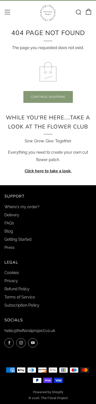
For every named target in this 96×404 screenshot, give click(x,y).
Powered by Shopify (48, 392)
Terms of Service (19, 297)
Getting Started (18, 239)
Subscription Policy (21, 305)
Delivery (11, 215)
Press (9, 247)
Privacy (11, 280)
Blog (8, 231)
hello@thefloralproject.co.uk (29, 330)
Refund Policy (17, 289)
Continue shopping (48, 97)
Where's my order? (21, 206)
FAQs (9, 223)
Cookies (11, 272)
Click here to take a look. (48, 171)
